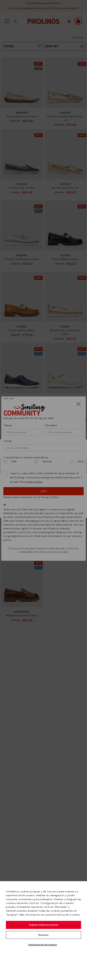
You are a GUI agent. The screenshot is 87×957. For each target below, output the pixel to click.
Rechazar (43, 935)
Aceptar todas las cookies (43, 924)
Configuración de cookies (42, 944)
